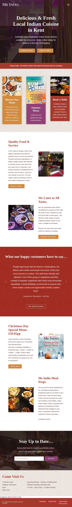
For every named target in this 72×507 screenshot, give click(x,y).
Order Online (27, 50)
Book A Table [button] (16, 186)
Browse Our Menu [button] (48, 237)
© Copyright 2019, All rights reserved (12, 502)
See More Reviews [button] (36, 306)
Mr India (4, 503)
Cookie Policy (63, 501)
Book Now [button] (15, 366)
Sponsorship (52, 501)
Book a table (45, 50)
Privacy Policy (63, 503)
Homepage (42, 501)
